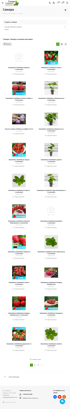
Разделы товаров (11, 22)
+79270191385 (27, 394)
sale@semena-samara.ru (30, 398)
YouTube (59, 397)
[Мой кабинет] (54, 3)
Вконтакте (55, 397)
